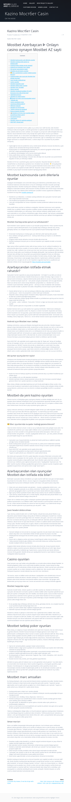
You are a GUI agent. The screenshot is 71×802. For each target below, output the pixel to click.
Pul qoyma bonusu (15, 116)
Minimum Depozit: (15, 105)
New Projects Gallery (45, 3)
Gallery (32, 3)
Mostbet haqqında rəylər (17, 84)
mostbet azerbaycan (27, 192)
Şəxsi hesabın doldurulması (17, 80)
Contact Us (53, 7)
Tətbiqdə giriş (14, 100)
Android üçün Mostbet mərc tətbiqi (20, 67)
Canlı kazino (13, 118)
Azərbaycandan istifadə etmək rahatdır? (21, 65)
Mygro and (11, 5)
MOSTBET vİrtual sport (16, 122)
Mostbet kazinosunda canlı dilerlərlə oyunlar (22, 60)
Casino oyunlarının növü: (17, 102)
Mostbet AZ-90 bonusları (17, 107)
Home (25, 3)
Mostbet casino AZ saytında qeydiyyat (21, 120)
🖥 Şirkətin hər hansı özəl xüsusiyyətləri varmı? (23, 98)
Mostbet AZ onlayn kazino (17, 96)
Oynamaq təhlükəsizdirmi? (17, 104)
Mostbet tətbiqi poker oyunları (18, 85)
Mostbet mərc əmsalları (17, 87)
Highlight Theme (54, 798)
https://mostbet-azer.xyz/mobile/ (41, 262)
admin (10, 34)
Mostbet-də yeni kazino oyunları (19, 71)
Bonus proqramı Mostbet (17, 111)
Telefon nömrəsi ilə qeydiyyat (18, 109)
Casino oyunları (14, 82)
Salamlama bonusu (15, 95)
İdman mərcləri (14, 89)
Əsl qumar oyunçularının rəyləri (19, 69)
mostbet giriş (16, 34)
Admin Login (42, 7)
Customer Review (29, 7)
